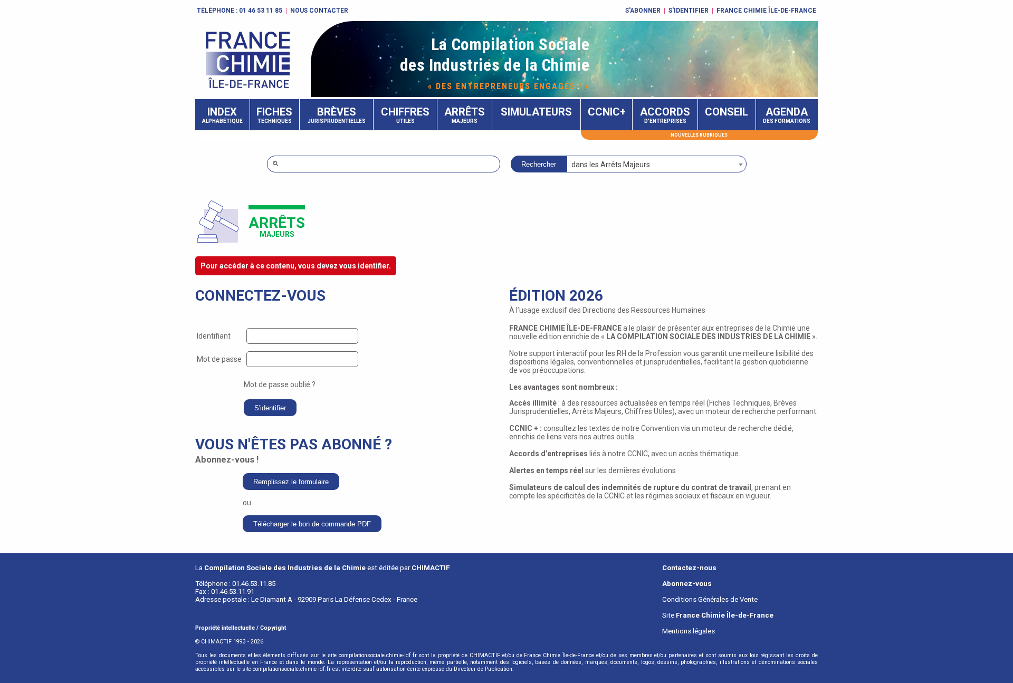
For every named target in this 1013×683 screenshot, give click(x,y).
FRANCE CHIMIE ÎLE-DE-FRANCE (766, 10)
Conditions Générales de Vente (710, 599)
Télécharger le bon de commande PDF (312, 524)
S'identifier (688, 10)
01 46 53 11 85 (260, 10)
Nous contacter (319, 10)
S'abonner (643, 10)
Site (717, 615)
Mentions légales (688, 631)
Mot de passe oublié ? (280, 384)
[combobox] (657, 164)
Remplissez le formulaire (291, 482)
